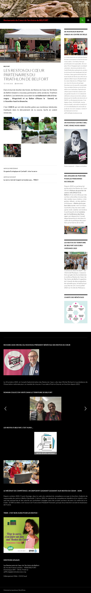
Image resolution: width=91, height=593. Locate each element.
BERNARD (19, 83)
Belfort (7, 66)
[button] (5, 408)
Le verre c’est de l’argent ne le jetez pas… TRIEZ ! (21, 178)
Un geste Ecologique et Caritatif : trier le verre (20, 170)
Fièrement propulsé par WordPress (14, 590)
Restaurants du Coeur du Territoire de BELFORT (26, 20)
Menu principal (88, 20)
